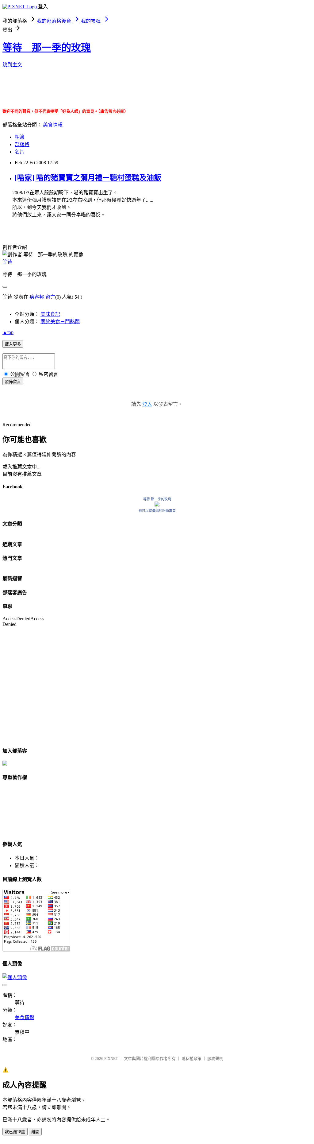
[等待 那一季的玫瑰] (157, 504)
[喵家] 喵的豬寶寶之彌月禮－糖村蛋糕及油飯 (88, 178)
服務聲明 (215, 1058)
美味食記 (50, 314)
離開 (35, 1132)
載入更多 (13, 344)
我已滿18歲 (15, 1132)
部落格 (22, 144)
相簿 (20, 137)
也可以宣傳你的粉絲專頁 (157, 511)
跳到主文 (12, 64)
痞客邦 (36, 297)
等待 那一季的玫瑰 (46, 47)
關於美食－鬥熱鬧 (60, 321)
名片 (20, 151)
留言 (50, 297)
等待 (7, 262)
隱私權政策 (191, 1058)
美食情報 (53, 124)
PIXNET (111, 1058)
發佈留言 (13, 381)
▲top (7, 332)
